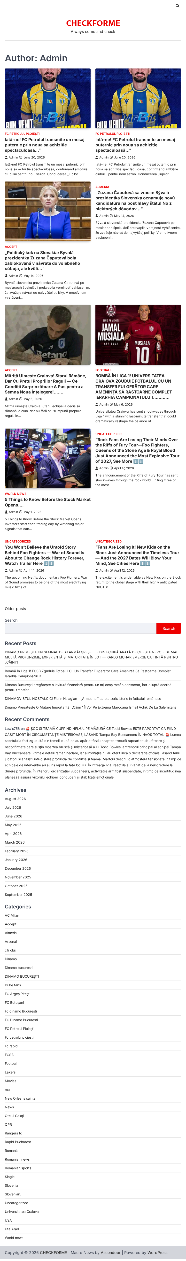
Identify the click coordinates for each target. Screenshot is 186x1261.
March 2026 (15, 842)
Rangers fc (13, 1133)
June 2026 (13, 816)
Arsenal (11, 941)
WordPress (157, 1252)
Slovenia (11, 1185)
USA (8, 1220)
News (9, 1107)
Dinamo (11, 959)
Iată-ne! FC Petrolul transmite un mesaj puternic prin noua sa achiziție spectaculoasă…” (45, 145)
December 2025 (18, 868)
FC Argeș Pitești (17, 994)
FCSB (9, 1055)
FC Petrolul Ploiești (22, 134)
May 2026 (13, 825)
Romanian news (17, 1159)
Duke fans (13, 985)
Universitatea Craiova (22, 1211)
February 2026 (17, 851)
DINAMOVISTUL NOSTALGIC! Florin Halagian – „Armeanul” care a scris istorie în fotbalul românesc (83, 698)
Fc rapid (11, 1046)
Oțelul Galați (14, 1116)
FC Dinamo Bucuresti (21, 1020)
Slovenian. (13, 1194)
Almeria (102, 187)
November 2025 (18, 877)
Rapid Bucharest (18, 1142)
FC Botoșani (14, 1002)
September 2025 (18, 894)
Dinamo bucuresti (18, 968)
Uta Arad (12, 1229)
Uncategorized (108, 434)
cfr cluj (10, 950)
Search (11, 620)
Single (10, 1177)
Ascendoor (111, 1252)
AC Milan (12, 915)
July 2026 (13, 807)
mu (7, 1089)
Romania (11, 1150)
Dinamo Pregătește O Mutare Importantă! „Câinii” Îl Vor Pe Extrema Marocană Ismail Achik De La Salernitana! (91, 707)
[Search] (177, 5)
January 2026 (16, 860)
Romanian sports (18, 1168)
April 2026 (13, 833)
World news (15, 494)
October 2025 (16, 886)
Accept (11, 247)
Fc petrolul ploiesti (112, 134)
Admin (13, 157)
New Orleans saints (20, 1098)
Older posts (15, 608)
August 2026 (15, 799)
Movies (10, 1081)
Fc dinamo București (21, 1011)
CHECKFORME (93, 23)
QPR (8, 1124)
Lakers (10, 1072)
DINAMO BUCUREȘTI (22, 976)
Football (103, 370)
